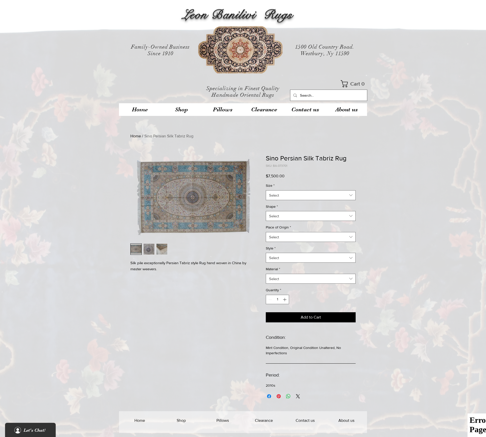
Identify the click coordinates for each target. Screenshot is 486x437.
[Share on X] (298, 396)
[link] (354, 83)
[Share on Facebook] (269, 396)
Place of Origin (278, 227)
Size (270, 185)
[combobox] (311, 195)
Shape (272, 206)
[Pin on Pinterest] (279, 396)
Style (271, 248)
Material (273, 269)
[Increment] (285, 299)
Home (135, 136)
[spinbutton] (277, 299)
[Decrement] (270, 299)
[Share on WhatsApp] (288, 396)
